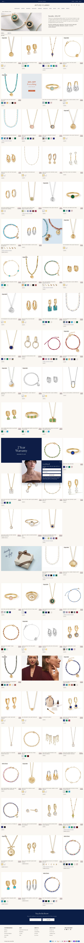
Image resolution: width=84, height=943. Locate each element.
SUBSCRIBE (48, 919)
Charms (63, 8)
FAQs (5, 937)
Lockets (23, 8)
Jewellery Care (52, 933)
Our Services (52, 931)
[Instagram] (70, 929)
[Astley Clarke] (42, 5)
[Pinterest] (66, 929)
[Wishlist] (76, 5)
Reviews (73, 1)
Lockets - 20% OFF (69, 25)
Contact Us (52, 929)
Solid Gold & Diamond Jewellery (56, 25)
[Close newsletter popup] (60, 462)
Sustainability (36, 931)
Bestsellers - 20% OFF (8, 11)
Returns (5, 931)
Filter (2, 33)
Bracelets (45, 8)
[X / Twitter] (68, 929)
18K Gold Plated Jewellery (71, 24)
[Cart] (79, 5)
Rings (50, 8)
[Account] (74, 5)
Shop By (67, 8)
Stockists (36, 933)
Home (3, 11)
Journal (76, 1)
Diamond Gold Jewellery (58, 24)
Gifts (59, 8)
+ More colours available (47, 68)
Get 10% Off (51, 475)
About (80, 1)
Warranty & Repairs (8, 933)
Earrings (40, 8)
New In (54, 8)
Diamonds (28, 8)
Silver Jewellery (52, 27)
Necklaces (34, 8)
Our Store (36, 935)
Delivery (5, 929)
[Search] (71, 5)
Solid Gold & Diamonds (23, 929)
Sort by (9, 33)
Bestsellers (17, 8)
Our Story (36, 929)
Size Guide (6, 935)
